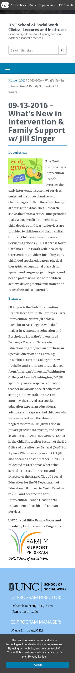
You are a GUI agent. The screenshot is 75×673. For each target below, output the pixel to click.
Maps (32, 5)
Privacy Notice (37, 656)
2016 (22, 80)
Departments (47, 5)
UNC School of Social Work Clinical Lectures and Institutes (37, 27)
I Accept (37, 664)
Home (12, 80)
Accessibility (18, 5)
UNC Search (65, 5)
